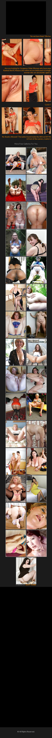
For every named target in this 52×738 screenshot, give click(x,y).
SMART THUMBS (30, 585)
